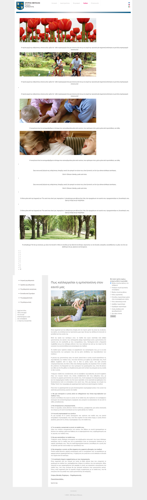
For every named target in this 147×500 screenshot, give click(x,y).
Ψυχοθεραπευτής (29, 6)
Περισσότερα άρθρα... (57, 479)
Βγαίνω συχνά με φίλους (119, 292)
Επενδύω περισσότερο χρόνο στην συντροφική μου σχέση (121, 298)
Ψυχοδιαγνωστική (25, 302)
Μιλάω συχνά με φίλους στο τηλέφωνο (120, 284)
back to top (54, 483)
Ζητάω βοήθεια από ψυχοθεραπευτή (118, 310)
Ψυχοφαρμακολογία (26, 298)
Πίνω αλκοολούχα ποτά (119, 301)
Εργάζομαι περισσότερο (119, 306)
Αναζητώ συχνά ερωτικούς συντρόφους (120, 288)
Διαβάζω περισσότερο (118, 304)
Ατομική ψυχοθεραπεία (27, 280)
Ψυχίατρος (27, 5)
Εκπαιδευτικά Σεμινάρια (27, 293)
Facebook (73, 491)
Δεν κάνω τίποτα (117, 313)
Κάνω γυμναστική (117, 294)
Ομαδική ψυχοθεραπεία (27, 285)
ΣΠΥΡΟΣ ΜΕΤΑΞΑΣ (32, 3)
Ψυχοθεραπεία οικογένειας (28, 289)
